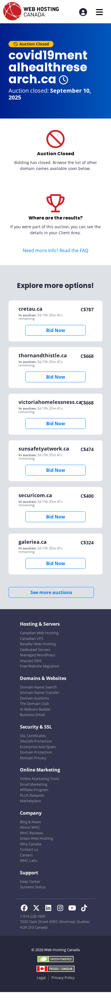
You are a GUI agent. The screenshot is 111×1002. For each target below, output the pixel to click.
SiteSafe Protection (36, 741)
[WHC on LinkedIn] (50, 909)
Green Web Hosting (36, 838)
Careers (26, 855)
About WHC (30, 827)
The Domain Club (34, 703)
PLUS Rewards (32, 795)
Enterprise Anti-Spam (38, 746)
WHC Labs (28, 860)
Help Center (30, 881)
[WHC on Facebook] (26, 909)
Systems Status (33, 886)
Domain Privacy (33, 757)
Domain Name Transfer (39, 692)
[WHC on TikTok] (85, 909)
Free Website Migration (39, 666)
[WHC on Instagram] (62, 909)
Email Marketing (33, 784)
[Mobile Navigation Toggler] (99, 12)
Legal (41, 977)
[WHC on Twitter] (38, 909)
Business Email (32, 714)
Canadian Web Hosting (39, 632)
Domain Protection (36, 752)
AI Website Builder (35, 709)
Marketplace (30, 800)
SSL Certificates (33, 735)
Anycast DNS (31, 660)
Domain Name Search (38, 687)
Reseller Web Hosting (38, 643)
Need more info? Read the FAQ (55, 250)
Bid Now (55, 330)
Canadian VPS (31, 638)
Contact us (29, 849)
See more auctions (51, 592)
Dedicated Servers (35, 649)
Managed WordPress (37, 654)
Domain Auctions (34, 698)
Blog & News (30, 821)
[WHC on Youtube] (74, 909)
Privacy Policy (63, 977)
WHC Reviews (31, 832)
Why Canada (30, 844)
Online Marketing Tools (39, 778)
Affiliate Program (34, 789)
